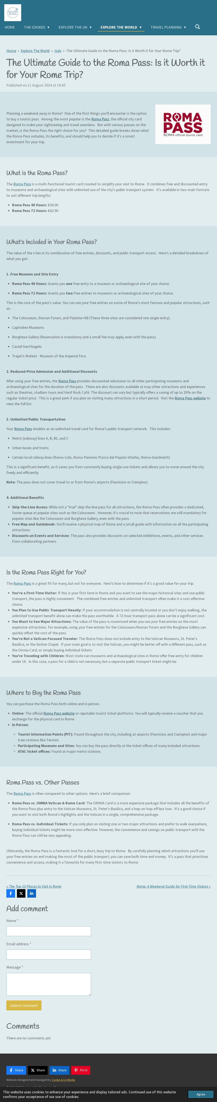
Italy (57, 50)
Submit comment (24, 1005)
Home (11, 50)
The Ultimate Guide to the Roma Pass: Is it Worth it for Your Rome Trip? (123, 50)
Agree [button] (201, 1094)
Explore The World (35, 50)
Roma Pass (100, 119)
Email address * (18, 943)
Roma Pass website (190, 398)
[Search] (197, 26)
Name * (12, 920)
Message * (14, 967)
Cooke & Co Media (63, 1080)
